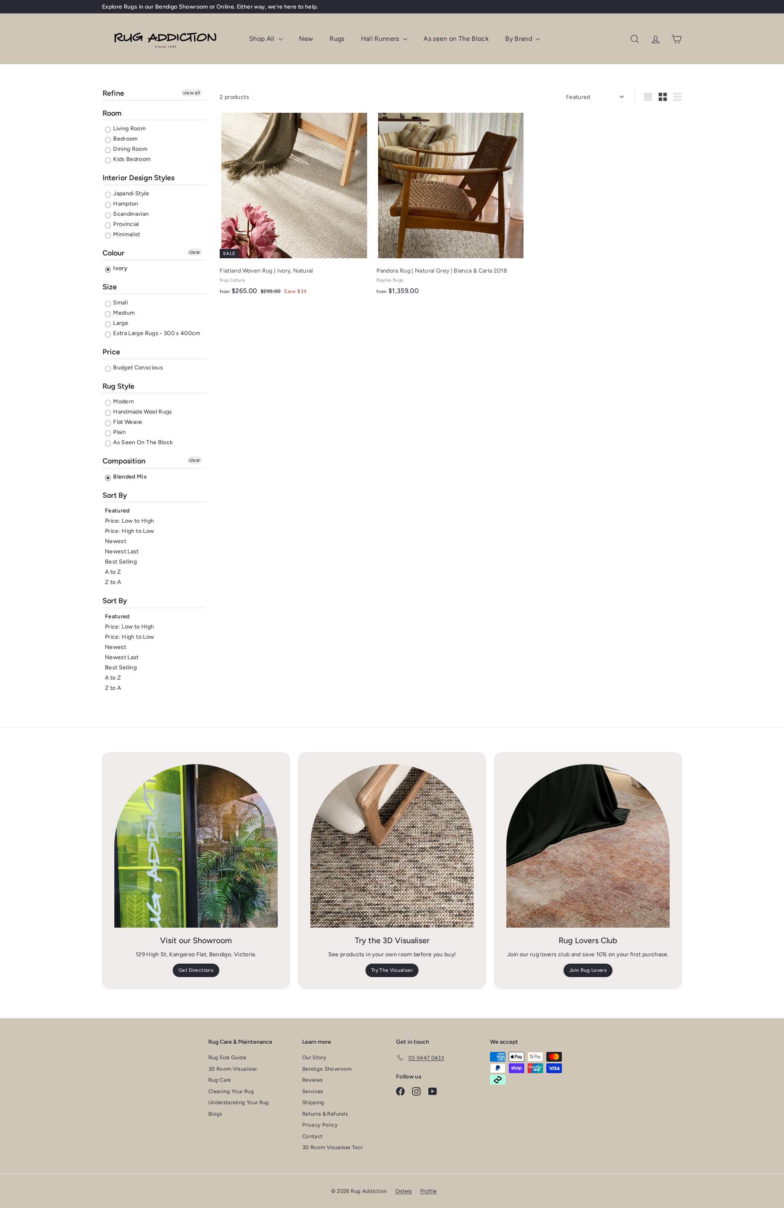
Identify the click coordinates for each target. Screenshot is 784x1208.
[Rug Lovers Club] (588, 846)
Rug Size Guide (227, 1057)
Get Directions (196, 970)
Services (312, 1091)
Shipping (313, 1102)
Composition (123, 460)
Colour (113, 252)
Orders (403, 1191)
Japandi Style (130, 193)
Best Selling (121, 561)
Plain (119, 432)
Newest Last (122, 551)
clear (194, 252)
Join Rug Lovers (588, 970)
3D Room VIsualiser (232, 1069)
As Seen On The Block (142, 442)
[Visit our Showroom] (196, 846)
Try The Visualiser (392, 970)
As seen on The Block (456, 39)
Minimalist (126, 234)
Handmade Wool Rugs (142, 411)
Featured (117, 510)
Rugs (337, 39)
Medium (123, 312)
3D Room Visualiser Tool (332, 1147)
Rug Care (219, 1080)
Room (112, 113)
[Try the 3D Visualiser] (392, 846)
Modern (123, 401)
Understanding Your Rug (238, 1102)
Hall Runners (381, 39)
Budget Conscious (137, 367)
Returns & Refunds (325, 1114)
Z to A (113, 582)
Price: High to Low (129, 531)
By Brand (519, 39)
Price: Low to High (129, 520)
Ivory (119, 268)
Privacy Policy (320, 1125)
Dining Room (129, 148)
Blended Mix (129, 476)
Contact (312, 1136)
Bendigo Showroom (327, 1069)
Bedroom (125, 138)
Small (120, 302)
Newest (115, 541)
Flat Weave (127, 421)
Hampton (125, 203)
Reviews (312, 1080)
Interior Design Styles (138, 177)
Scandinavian (130, 213)
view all (191, 93)
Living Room (129, 128)
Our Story (314, 1057)
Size (109, 286)
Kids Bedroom (131, 159)
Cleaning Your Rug (231, 1091)
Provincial (125, 224)
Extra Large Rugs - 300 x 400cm (156, 333)
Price (111, 351)
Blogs (215, 1114)
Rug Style (118, 386)
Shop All (262, 39)
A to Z (113, 571)
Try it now (270, 9)
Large (120, 323)
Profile (428, 1191)
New (306, 39)
